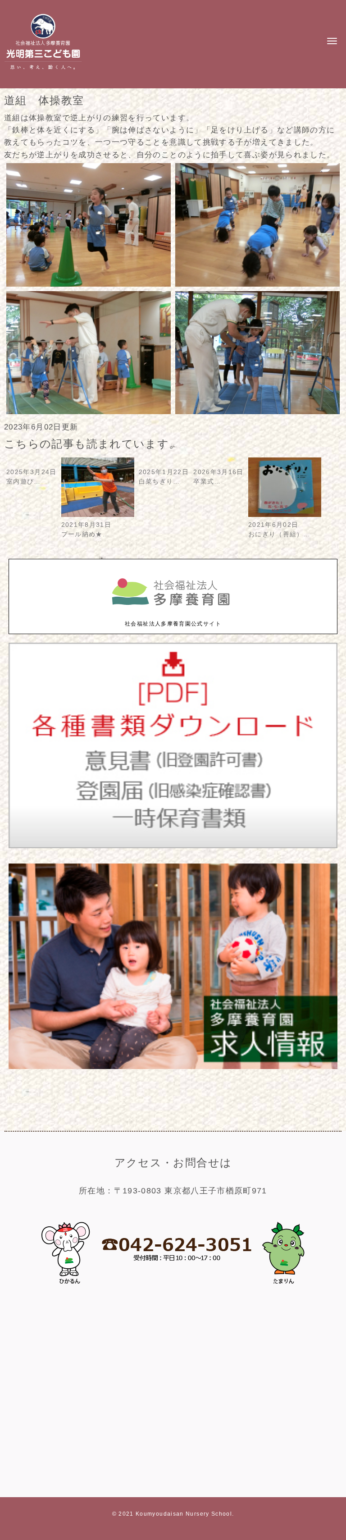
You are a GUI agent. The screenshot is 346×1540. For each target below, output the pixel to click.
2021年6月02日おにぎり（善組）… (279, 529)
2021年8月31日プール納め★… (86, 529)
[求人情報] (173, 1067)
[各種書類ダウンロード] (173, 846)
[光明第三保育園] (43, 71)
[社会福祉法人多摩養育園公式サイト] (173, 615)
